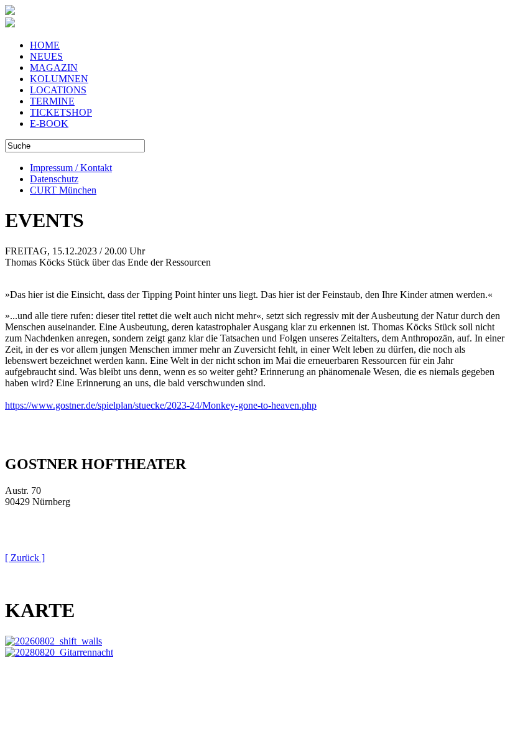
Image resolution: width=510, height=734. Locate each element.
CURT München (63, 190)
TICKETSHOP (61, 112)
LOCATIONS (58, 90)
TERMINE (52, 101)
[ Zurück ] (25, 557)
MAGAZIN (54, 67)
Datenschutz (54, 179)
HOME (45, 45)
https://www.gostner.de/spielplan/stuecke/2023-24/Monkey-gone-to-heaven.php (161, 405)
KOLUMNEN (59, 78)
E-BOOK (49, 123)
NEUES (46, 56)
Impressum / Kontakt (71, 167)
